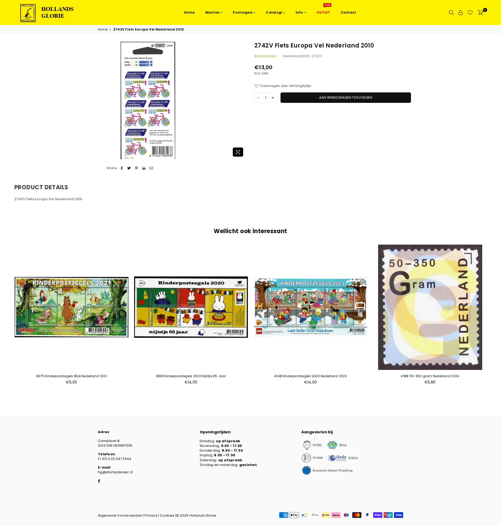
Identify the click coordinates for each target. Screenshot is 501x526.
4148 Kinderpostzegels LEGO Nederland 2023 (310, 376)
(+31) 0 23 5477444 (115, 458)
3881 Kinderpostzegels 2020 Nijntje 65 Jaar (191, 376)
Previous (5, 317)
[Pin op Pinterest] (137, 168)
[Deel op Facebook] (122, 168)
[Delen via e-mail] (151, 168)
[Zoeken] (451, 12)
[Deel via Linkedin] (144, 168)
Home (103, 29)
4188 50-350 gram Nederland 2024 (430, 376)
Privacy (151, 515)
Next (495, 317)
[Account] (460, 12)
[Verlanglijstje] (470, 12)
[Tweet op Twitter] (129, 168)
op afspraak (228, 441)
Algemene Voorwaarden (120, 515)
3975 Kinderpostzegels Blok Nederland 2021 (71, 376)
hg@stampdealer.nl (115, 472)
